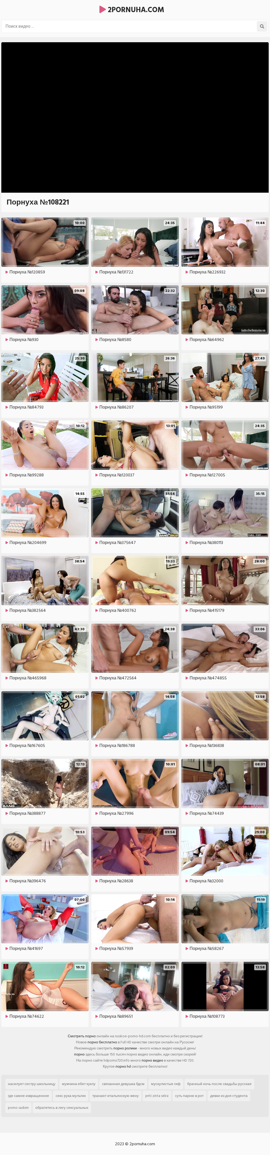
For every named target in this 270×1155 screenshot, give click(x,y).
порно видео (152, 1060)
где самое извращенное (28, 1096)
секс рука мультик (71, 1096)
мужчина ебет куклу (78, 1084)
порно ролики (125, 1048)
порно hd (123, 1066)
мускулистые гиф (166, 1084)
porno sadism (18, 1108)
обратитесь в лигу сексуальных (61, 1108)
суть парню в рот (189, 1096)
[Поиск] (262, 26)
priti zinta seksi (156, 1096)
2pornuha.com (135, 10)
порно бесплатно (102, 1042)
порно (79, 1054)
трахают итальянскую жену (115, 1096)
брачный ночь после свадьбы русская (219, 1084)
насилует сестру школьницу (31, 1084)
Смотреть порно (82, 1036)
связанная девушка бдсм (123, 1084)
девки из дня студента (229, 1096)
